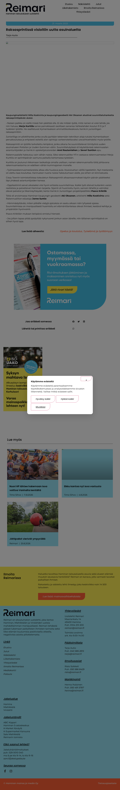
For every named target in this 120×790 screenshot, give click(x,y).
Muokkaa (40, 406)
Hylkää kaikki (67, 399)
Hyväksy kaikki (43, 399)
